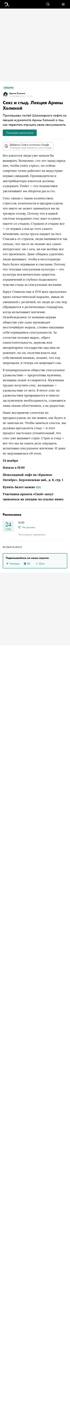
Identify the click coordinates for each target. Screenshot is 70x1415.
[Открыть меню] (63, 4)
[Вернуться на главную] (7, 4)
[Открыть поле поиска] (48, 4)
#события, (9, 547)
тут (38, 487)
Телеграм (15, 563)
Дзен (42, 563)
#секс (18, 547)
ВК (28, 563)
